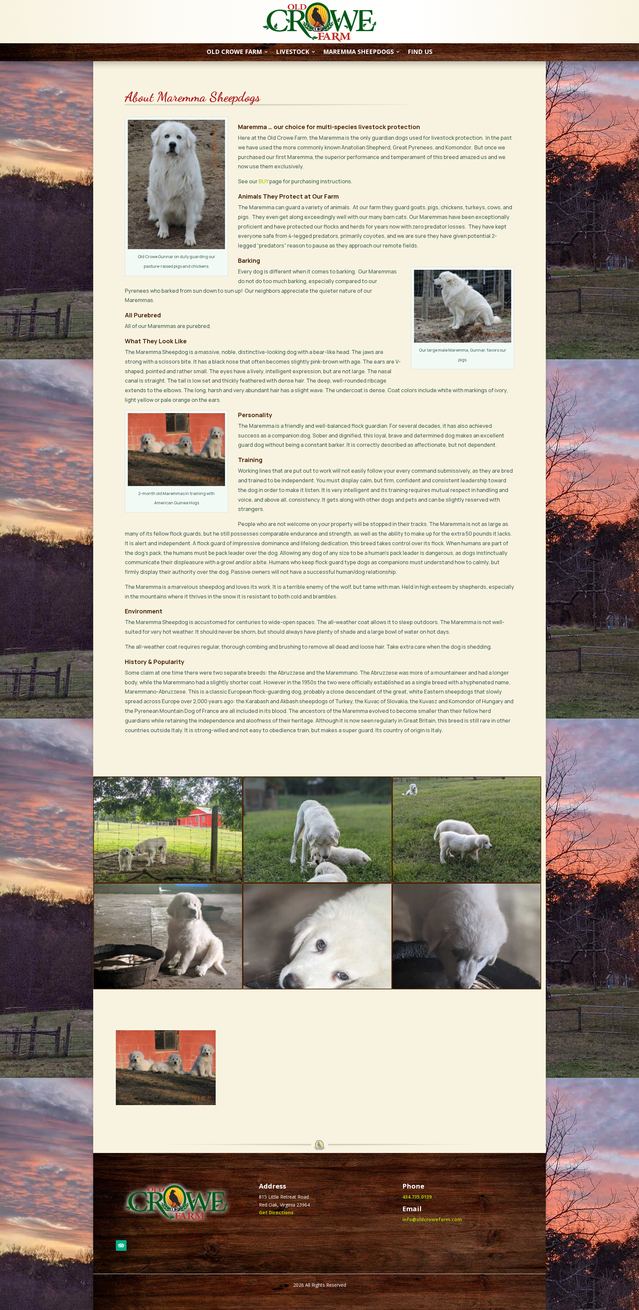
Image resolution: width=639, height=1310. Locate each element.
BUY (263, 181)
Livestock (292, 52)
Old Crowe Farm (234, 52)
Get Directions (276, 1212)
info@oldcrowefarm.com (432, 1219)
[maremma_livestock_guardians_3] (467, 880)
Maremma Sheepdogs (358, 52)
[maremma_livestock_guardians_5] (317, 987)
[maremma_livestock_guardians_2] (317, 880)
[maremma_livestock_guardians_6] (467, 987)
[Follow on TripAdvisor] (121, 1245)
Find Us (420, 52)
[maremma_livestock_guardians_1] (168, 880)
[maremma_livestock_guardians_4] (168, 987)
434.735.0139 (417, 1197)
